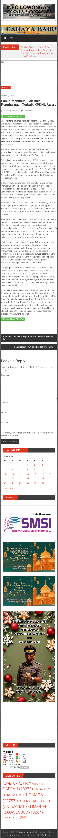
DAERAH (18, 789)
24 (43, 478)
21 (20, 478)
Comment (6, 375)
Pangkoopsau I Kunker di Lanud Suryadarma (33, 347)
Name (4, 402)
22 (28, 478)
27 (13, 483)
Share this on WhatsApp (14, 116)
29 (28, 483)
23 (35, 478)
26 (5, 483)
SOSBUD (28, 812)
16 (35, 474)
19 (5, 478)
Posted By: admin (10, 111)
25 (50, 478)
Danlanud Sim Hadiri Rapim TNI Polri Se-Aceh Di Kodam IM (28, 337)
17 (43, 474)
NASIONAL (29, 801)
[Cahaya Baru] (4, 38)
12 (5, 474)
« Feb (5, 489)
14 (20, 474)
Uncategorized (14, 817)
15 (28, 474)
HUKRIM (14, 795)
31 (43, 483)
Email (4, 413)
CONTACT (38, 784)
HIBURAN (42, 789)
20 (13, 478)
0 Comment (28, 111)
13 (13, 474)
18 (50, 474)
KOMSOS (5, 88)
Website (4, 423)
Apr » (10, 489)
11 (50, 469)
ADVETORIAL (18, 783)
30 (35, 483)
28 (20, 483)
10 (43, 469)
